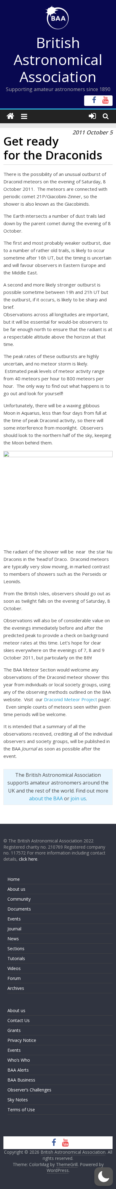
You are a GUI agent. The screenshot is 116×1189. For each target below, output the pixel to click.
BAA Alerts (18, 1070)
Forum (14, 978)
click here (28, 859)
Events (14, 919)
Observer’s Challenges (29, 1090)
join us (78, 798)
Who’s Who (18, 1060)
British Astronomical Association (58, 59)
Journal (14, 929)
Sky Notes (17, 1100)
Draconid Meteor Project (70, 699)
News (13, 939)
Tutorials (16, 958)
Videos (14, 968)
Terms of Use (21, 1110)
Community (19, 899)
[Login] (92, 116)
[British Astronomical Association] (10, 116)
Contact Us (18, 1020)
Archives (15, 988)
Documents (19, 909)
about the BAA (46, 798)
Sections (15, 948)
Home (13, 879)
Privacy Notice (21, 1040)
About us (16, 889)
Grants (14, 1030)
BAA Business (21, 1080)
